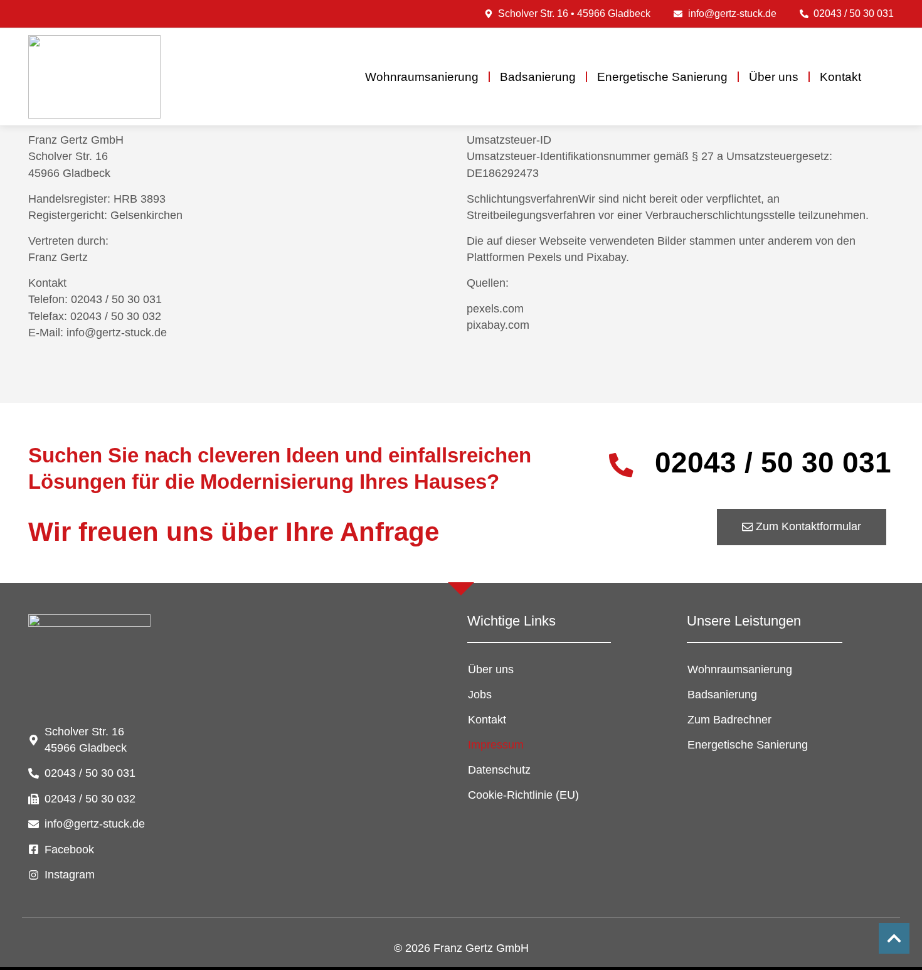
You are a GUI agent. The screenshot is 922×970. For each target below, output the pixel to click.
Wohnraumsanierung (422, 76)
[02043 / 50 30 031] (621, 465)
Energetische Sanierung (662, 76)
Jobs (480, 694)
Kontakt (840, 76)
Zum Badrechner (729, 719)
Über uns (773, 76)
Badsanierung (538, 76)
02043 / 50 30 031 (773, 462)
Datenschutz (499, 770)
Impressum (496, 744)
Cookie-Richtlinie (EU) (523, 795)
